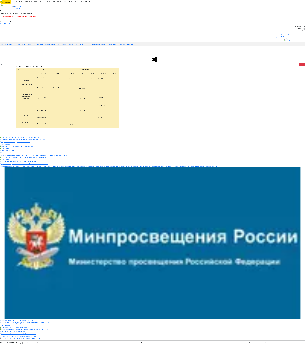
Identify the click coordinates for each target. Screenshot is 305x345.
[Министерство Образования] (20, 137)
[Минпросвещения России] (152, 243)
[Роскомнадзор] (18, 161)
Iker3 (150, 343)
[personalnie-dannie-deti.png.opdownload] (5, 159)
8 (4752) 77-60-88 (5, 24)
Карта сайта (4, 44)
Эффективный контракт (70, 1)
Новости (130, 44)
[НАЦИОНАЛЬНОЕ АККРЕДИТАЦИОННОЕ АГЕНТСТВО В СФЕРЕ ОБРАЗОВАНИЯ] (24, 323)
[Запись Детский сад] (7, 150)
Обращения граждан (30, 1)
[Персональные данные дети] (5, 325)
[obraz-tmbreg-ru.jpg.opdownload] (5, 144)
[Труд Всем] (12, 331)
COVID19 (19, 1)
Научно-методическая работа (96, 44)
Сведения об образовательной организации (42, 44)
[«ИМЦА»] (16, 146)
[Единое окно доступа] (17, 327)
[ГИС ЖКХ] (5, 148)
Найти (302, 65)
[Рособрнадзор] (23, 157)
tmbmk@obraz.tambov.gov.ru (281, 38)
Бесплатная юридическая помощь (50, 1)
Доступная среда (86, 1)
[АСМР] (24, 164)
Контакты (122, 44)
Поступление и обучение (17, 44)
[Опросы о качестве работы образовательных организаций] (108, 166)
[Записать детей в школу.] (8, 153)
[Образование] (17, 320)
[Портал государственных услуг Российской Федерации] (33, 155)
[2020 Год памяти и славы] (15, 142)
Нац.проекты (112, 44)
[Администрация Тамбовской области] (19, 336)
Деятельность (80, 44)
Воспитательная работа (65, 44)
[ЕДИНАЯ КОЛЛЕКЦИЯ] (21, 338)
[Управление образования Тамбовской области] (18, 334)
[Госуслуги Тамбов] (22, 139)
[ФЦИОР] (24, 329)
